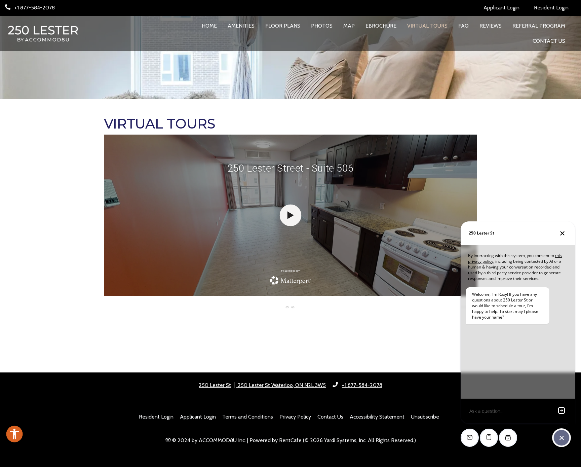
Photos (322, 26)
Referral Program (538, 26)
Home (209, 26)
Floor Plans (282, 26)
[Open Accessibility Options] (14, 436)
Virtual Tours (427, 26)
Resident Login (555, 7)
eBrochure (383, 25)
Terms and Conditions (247, 416)
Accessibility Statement (377, 416)
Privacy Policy (295, 416)
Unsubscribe (425, 416)
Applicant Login (505, 7)
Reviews (490, 26)
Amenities (241, 26)
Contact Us (549, 41)
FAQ (463, 26)
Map (349, 26)
